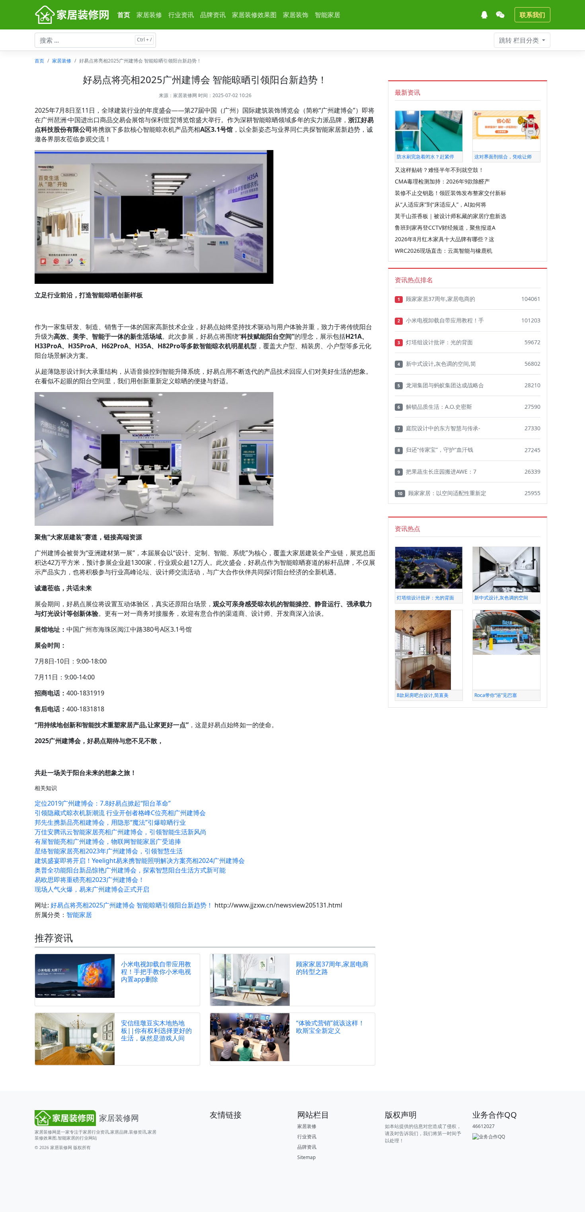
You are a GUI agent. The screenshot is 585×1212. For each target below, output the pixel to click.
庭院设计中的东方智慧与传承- (439, 428)
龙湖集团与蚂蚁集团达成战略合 (441, 385)
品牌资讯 (213, 14)
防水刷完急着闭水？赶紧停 (425, 156)
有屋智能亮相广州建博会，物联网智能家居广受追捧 (108, 841)
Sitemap (306, 1157)
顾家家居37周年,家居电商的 (436, 299)
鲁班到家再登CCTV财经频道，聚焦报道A (445, 227)
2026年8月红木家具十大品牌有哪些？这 (444, 239)
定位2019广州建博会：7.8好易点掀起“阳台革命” (103, 803)
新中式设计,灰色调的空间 (501, 597)
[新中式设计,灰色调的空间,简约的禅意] (506, 569)
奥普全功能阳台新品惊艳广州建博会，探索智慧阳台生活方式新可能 (130, 870)
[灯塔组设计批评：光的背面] (428, 567)
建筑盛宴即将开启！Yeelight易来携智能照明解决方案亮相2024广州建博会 (140, 860)
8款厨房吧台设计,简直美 (422, 695)
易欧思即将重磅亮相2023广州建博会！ (89, 879)
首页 (123, 14)
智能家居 (327, 14)
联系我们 (532, 14)
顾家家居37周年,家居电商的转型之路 (332, 968)
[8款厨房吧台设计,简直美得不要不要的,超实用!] (423, 649)
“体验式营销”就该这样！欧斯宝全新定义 (330, 1027)
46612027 (483, 1126)
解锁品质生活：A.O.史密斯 (435, 406)
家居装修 (149, 14)
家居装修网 (185, 95)
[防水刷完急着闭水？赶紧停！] (428, 130)
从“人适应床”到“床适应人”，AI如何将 (440, 204)
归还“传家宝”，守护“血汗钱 (435, 449)
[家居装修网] (73, 15)
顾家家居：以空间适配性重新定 (442, 493)
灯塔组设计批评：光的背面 (435, 342)
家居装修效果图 (254, 14)
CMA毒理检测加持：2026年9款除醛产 (442, 181)
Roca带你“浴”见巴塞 (495, 695)
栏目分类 (519, 40)
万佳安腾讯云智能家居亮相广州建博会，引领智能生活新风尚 (121, 832)
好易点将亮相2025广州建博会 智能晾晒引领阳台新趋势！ (132, 905)
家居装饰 (295, 14)
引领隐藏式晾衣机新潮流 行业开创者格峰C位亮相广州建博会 (120, 812)
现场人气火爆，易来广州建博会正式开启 (92, 889)
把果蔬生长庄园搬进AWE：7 (437, 471)
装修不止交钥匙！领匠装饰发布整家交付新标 (450, 193)
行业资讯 (181, 14)
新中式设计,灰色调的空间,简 (437, 363)
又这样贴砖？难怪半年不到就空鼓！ (439, 170)
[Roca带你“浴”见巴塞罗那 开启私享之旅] (506, 631)
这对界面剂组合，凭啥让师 (503, 156)
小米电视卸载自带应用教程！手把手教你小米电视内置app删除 (156, 972)
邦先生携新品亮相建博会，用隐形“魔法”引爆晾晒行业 (110, 822)
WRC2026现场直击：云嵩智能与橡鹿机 (443, 250)
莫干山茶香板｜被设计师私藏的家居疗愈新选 (450, 216)
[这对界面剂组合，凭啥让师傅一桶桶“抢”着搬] (506, 124)
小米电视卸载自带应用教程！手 (441, 320)
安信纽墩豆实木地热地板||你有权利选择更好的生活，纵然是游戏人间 (156, 1030)
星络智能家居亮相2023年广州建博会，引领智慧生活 (109, 851)
